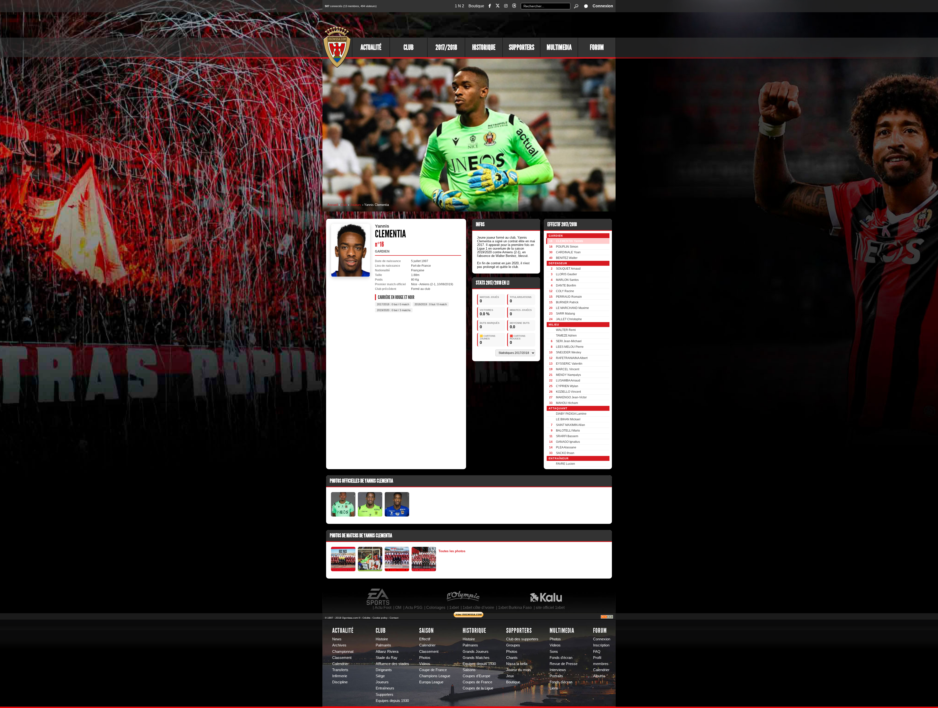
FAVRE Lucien (565, 463)
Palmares (470, 645)
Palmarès (383, 645)
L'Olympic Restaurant (463, 596)
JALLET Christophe (569, 319)
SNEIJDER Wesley (568, 352)
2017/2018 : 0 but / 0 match (393, 304)
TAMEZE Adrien (566, 335)
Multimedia (559, 47)
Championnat (342, 652)
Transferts (340, 670)
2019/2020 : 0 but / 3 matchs (394, 310)
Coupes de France (477, 682)
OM (398, 607)
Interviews (558, 670)
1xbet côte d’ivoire (478, 607)
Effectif (424, 639)
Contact (394, 617)
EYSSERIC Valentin (569, 363)
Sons (554, 652)
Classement (342, 658)
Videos (424, 664)
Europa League (431, 682)
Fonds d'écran (561, 658)
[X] (497, 6)
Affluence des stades (392, 664)
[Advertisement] (526, 24)
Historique (483, 47)
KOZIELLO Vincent (568, 391)
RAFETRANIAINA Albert (571, 358)
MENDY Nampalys (568, 375)
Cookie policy (380, 617)
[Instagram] (506, 6)
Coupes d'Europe (476, 676)
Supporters (521, 47)
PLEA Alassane (566, 447)
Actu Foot (383, 607)
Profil (597, 658)
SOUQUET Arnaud (568, 268)
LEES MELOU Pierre (570, 347)
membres (600, 664)
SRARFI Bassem (567, 436)
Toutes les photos (451, 551)
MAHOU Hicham (567, 403)
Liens (554, 688)
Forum (597, 47)
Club (409, 47)
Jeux (510, 676)
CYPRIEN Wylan (567, 386)
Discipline (340, 682)
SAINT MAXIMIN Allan (570, 425)
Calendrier (340, 664)
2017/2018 (446, 47)
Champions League (434, 676)
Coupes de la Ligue (478, 688)
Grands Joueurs (476, 652)
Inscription (601, 645)
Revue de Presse (563, 664)
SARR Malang (565, 313)
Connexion (603, 6)
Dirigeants (384, 670)
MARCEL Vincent (567, 369)
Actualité (371, 47)
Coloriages (435, 607)
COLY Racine (565, 291)
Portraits (556, 676)
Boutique (476, 6)
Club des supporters (522, 639)
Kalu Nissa (546, 596)
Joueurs (355, 205)
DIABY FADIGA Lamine (571, 413)
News (336, 639)
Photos (424, 658)
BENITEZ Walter (566, 258)
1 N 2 (459, 6)
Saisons (469, 670)
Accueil (332, 205)
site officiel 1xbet (550, 607)
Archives (339, 645)
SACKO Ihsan (565, 453)
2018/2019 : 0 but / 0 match (431, 304)
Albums (599, 676)
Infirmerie (339, 676)
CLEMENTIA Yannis (569, 241)
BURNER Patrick (567, 302)
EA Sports (378, 596)
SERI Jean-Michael (569, 341)
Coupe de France (433, 670)
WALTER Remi (566, 330)
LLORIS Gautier (566, 274)
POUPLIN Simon (567, 246)
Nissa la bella (516, 664)
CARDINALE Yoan (568, 252)
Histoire (382, 639)
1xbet (454, 607)
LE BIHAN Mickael (568, 419)
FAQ (596, 652)
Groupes (513, 645)
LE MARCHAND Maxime (572, 308)
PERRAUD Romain (569, 296)
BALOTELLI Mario (568, 430)
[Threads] (514, 6)
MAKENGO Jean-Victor (571, 397)
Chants (512, 658)
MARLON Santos (567, 280)
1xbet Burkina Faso (515, 607)
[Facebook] (490, 6)
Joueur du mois (518, 670)
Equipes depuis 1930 (392, 701)
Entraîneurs (385, 688)
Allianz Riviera (387, 652)
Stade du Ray (386, 658)
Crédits (366, 617)
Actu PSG (413, 607)
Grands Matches (476, 658)
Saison (426, 630)
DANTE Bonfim (566, 285)
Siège (380, 676)
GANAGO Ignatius (568, 442)
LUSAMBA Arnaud (568, 380)
